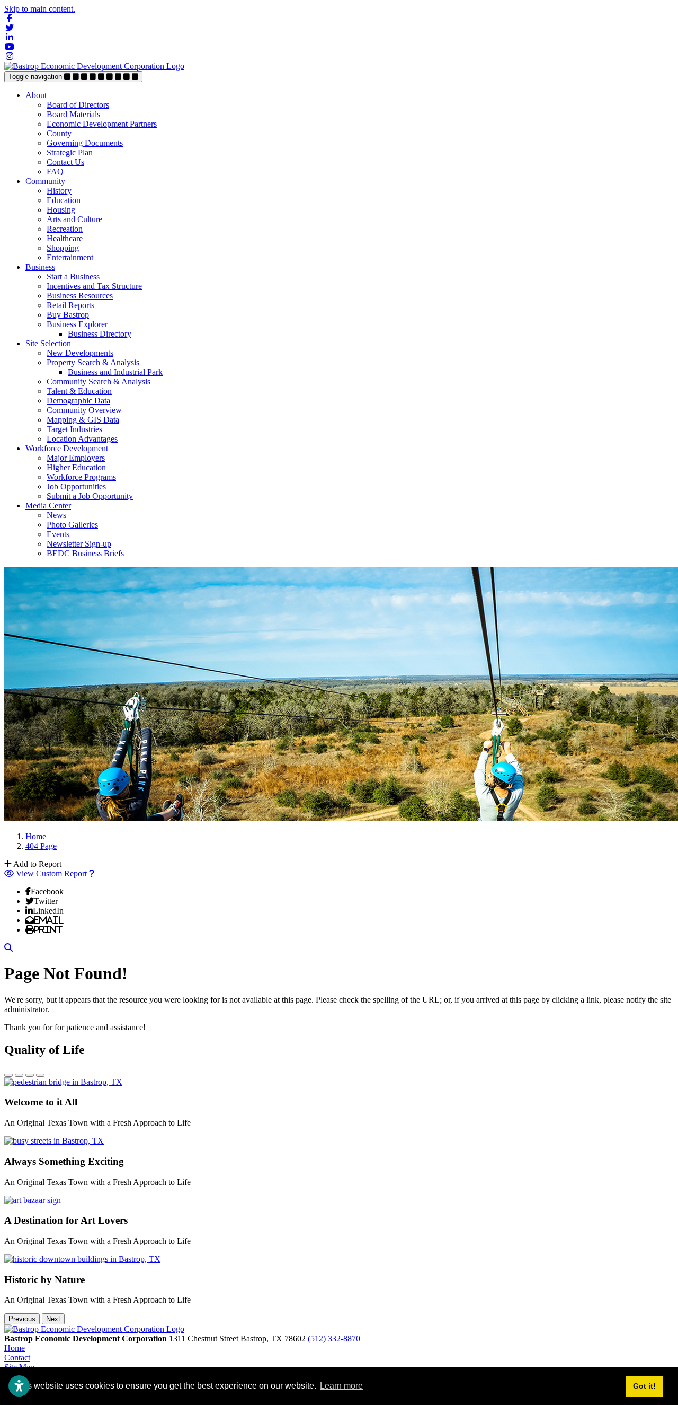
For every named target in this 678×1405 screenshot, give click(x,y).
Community (45, 181)
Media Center (48, 505)
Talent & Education (79, 391)
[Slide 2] (19, 1075)
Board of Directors (78, 104)
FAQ (55, 171)
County (59, 133)
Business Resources (80, 295)
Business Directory (99, 333)
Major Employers (76, 457)
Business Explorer (77, 324)
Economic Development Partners (102, 123)
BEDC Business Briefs (85, 553)
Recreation (65, 228)
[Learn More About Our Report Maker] (91, 873)
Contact (17, 1357)
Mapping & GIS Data (83, 419)
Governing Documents (85, 142)
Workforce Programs (81, 476)
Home (14, 1348)
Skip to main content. (39, 8)
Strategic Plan (70, 152)
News (56, 515)
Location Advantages (82, 438)
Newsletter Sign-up (79, 543)
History (59, 190)
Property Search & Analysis (93, 362)
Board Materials (73, 114)
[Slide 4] (40, 1075)
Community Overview (84, 410)
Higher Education (76, 467)
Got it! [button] (644, 1386)
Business (40, 266)
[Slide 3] (29, 1075)
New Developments (80, 352)
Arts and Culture (74, 219)
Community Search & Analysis (98, 381)
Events (58, 534)
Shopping (63, 247)
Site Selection (48, 343)
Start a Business (73, 276)
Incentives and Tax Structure (94, 286)
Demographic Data (78, 400)
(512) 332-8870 (334, 1338)
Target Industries (74, 429)
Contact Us (65, 161)
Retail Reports (70, 305)
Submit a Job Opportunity (90, 495)
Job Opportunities (76, 486)
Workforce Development (66, 448)
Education (64, 200)
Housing (61, 209)
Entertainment (70, 257)
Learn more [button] (341, 1385)
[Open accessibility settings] (19, 1386)
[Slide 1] (8, 1075)
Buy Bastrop (68, 314)
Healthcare (65, 238)
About (36, 95)
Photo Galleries (72, 524)
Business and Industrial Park (115, 371)
